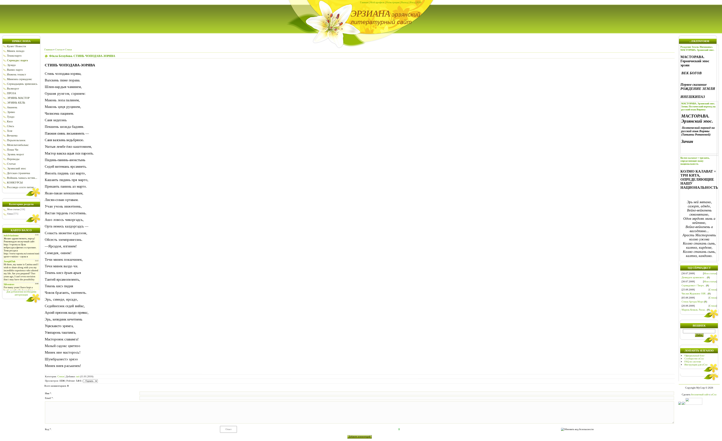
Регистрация (392, 2)
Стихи (10, 214)
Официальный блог (694, 355)
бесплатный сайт (700, 394)
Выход (404, 2)
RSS (419, 2)
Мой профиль (377, 2)
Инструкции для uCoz (696, 364)
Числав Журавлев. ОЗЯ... (694, 293)
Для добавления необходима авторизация (21, 293)
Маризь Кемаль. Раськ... (694, 309)
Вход (412, 2)
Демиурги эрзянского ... (694, 277)
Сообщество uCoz (694, 358)
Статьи (59, 49)
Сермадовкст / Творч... (693, 285)
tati (78, 376)
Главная (364, 2)
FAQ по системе (692, 361)
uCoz (714, 394)
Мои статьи (13, 209)
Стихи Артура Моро (693, 301)
